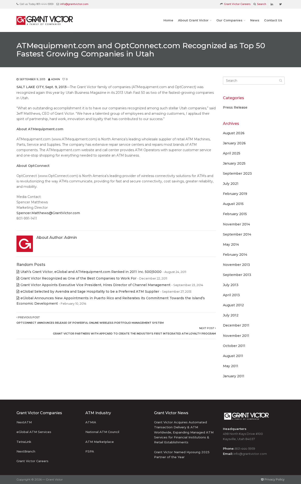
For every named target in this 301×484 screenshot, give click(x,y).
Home (168, 20)
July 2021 (230, 183)
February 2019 (235, 194)
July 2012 (230, 315)
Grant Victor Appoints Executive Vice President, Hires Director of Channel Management (95, 285)
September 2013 (237, 275)
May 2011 (230, 366)
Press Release (235, 107)
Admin (55, 79)
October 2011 (234, 346)
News (254, 20)
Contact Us (273, 20)
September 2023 (237, 173)
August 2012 (233, 305)
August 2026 (234, 133)
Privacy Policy (274, 479)
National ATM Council (102, 432)
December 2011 (236, 325)
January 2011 (233, 376)
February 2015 (235, 214)
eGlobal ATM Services (33, 432)
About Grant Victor (193, 20)
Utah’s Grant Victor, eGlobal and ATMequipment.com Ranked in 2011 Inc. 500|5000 (91, 272)
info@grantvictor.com (74, 4)
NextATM (24, 422)
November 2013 (236, 265)
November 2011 (236, 336)
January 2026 (234, 143)
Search (261, 4)
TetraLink (23, 442)
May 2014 (231, 244)
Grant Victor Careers (237, 4)
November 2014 (236, 224)
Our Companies (229, 20)
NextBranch (25, 451)
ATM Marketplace (99, 442)
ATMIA (90, 422)
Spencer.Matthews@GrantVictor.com (48, 213)
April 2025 (231, 153)
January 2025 (234, 163)
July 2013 (230, 285)
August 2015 (233, 204)
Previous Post (90, 320)
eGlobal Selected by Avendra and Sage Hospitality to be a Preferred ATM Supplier (89, 291)
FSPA (89, 451)
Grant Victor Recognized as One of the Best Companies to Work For (78, 278)
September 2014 (237, 234)
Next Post (134, 331)
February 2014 (235, 254)
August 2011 (233, 356)
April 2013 (231, 295)
